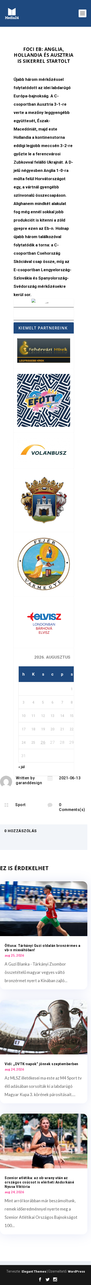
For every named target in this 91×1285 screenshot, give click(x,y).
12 (43, 716)
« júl (21, 767)
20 (52, 729)
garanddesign (29, 783)
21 (62, 729)
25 (33, 743)
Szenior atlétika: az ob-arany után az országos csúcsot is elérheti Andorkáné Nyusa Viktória (39, 1182)
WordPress (76, 1271)
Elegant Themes (34, 1271)
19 (43, 729)
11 (33, 716)
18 (33, 729)
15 (72, 716)
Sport (20, 804)
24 (23, 743)
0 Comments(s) (72, 807)
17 (23, 729)
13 (52, 716)
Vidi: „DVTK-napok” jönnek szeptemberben (41, 1064)
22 (72, 729)
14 (62, 716)
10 (23, 716)
